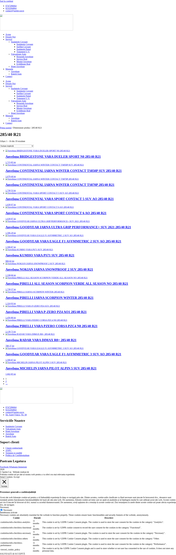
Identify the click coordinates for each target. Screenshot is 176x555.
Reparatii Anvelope (24, 56)
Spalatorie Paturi (23, 49)
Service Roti (21, 59)
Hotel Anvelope (18, 66)
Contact (9, 76)
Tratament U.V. (23, 52)
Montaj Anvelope (24, 61)
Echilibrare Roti (23, 64)
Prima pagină (5, 128)
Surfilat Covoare (23, 47)
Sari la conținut (6, 1)
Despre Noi (11, 37)
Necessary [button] (4, 507)
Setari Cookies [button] (6, 477)
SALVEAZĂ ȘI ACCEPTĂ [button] (12, 554)
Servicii (9, 39)
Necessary (7, 510)
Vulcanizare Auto (18, 54)
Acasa (8, 34)
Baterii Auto (16, 74)
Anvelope (15, 71)
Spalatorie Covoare (19, 42)
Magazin (9, 69)
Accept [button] (16, 477)
